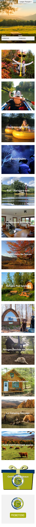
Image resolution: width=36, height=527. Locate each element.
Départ (20, 35)
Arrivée (4, 35)
